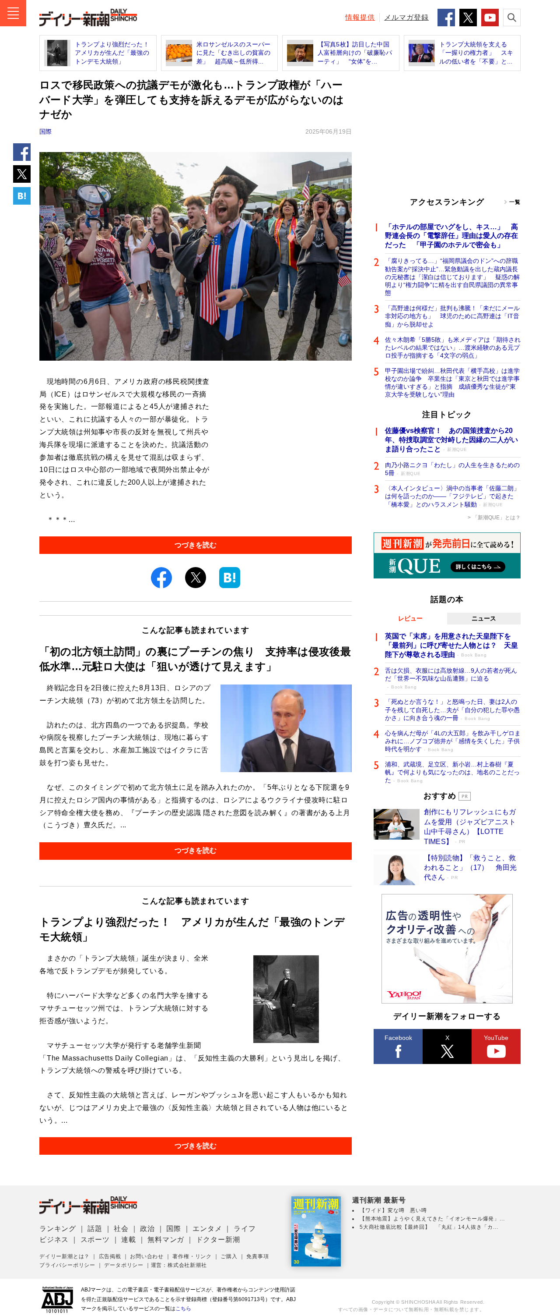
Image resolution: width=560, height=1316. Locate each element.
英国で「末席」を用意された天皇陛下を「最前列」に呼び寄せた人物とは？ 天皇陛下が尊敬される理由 (451, 645)
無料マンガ (165, 1239)
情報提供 (360, 17)
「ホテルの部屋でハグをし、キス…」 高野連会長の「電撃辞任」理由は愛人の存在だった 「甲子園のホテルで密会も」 (451, 236)
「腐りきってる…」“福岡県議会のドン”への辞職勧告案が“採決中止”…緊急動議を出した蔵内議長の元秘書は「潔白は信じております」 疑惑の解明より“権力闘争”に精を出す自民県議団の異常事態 (452, 276)
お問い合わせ (147, 1256)
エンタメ (207, 1228)
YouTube (496, 1037)
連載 (128, 1239)
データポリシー (124, 1265)
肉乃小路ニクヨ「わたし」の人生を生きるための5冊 (452, 468)
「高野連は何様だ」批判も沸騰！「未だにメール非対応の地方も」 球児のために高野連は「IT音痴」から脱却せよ (452, 316)
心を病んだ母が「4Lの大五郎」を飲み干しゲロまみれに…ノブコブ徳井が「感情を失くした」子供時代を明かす (453, 741)
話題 (95, 1228)
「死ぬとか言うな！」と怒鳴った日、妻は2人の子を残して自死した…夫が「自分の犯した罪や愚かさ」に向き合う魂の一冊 (452, 709)
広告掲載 (110, 1256)
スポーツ (95, 1239)
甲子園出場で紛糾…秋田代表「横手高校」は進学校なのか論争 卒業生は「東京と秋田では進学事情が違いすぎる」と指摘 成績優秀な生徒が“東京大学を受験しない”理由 (452, 382)
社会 (121, 1228)
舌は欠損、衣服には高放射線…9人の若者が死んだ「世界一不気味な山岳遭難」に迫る (451, 678)
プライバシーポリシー (67, 1265)
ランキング (57, 1228)
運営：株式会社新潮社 (179, 1265)
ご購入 (228, 1256)
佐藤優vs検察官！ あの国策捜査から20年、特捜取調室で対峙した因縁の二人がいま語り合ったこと (451, 440)
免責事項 (257, 1256)
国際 (45, 131)
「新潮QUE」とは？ (496, 517)
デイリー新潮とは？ (64, 1256)
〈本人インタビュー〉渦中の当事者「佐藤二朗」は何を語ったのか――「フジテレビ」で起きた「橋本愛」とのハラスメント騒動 (452, 496)
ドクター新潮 (218, 1239)
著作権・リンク (192, 1256)
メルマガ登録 (406, 17)
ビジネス (54, 1239)
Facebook (398, 1037)
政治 (147, 1228)
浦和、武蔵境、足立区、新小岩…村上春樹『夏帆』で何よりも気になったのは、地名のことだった (452, 772)
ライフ (245, 1228)
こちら (183, 1308)
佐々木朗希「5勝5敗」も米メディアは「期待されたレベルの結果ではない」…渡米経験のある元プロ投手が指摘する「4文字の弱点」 (453, 347)
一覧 (515, 202)
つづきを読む (196, 545)
